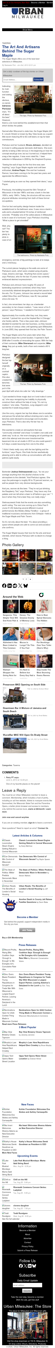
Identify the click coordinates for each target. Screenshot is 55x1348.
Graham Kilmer (44, 689)
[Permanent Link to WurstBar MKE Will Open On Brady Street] (14, 746)
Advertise (28, 1238)
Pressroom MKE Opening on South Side (24, 684)
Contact (27, 1242)
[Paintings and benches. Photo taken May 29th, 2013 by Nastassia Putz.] (44, 555)
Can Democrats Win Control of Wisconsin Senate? (33, 857)
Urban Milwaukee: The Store (27, 1306)
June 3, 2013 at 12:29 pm (17, 779)
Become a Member (27, 917)
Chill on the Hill (20, 1179)
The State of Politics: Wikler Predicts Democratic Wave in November (35, 871)
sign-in (31, 822)
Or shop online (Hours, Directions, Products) (27, 1343)
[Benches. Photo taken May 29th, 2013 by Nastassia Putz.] (10, 555)
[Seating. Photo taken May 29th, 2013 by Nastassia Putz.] (10, 569)
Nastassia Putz (10, 65)
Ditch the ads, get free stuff (27, 1299)
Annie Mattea (43, 715)
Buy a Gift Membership (12, 937)
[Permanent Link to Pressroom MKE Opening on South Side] (14, 695)
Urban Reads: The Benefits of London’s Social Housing (32, 887)
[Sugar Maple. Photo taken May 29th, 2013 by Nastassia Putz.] (44, 569)
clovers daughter (21, 1205)
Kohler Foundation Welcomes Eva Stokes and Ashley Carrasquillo (34, 1110)
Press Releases (27, 945)
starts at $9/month (36, 809)
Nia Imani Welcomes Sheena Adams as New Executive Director (35, 1126)
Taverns (16, 765)
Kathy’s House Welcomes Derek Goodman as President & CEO (33, 1143)
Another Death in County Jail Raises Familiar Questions (35, 900)
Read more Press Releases (14, 1024)
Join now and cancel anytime (15, 817)
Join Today (27, 930)
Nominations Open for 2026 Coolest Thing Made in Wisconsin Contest (35, 1011)
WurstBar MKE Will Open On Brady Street (25, 734)
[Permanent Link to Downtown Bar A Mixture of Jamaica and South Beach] (14, 722)
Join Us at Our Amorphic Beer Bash (16, 2)
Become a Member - (39, 2)
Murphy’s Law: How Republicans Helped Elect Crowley (34, 1044)
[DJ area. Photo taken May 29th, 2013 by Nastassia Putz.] (27, 555)
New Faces (27, 1104)
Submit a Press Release (27, 1250)
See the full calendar (10, 1218)
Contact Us (43, 828)
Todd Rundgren (20, 1213)
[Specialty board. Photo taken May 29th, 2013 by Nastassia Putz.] (27, 569)
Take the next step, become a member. (27, 1297)
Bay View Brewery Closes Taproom (34, 1032)
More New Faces (9, 1152)
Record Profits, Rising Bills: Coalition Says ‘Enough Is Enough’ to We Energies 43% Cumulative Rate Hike (35, 953)
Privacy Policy (27, 1246)
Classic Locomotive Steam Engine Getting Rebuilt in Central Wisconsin (35, 841)
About (27, 1234)
